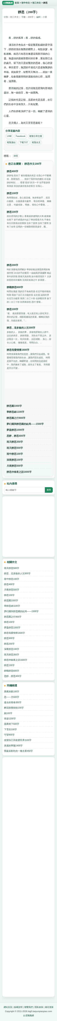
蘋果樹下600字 (11, 724)
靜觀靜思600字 (11, 670)
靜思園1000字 (14, 406)
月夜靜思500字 (15, 465)
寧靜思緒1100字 (15, 412)
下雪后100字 (10, 729)
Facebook (20, 136)
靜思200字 (9, 643)
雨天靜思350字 (15, 441)
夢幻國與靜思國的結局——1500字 (25, 424)
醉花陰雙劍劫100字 (14, 707)
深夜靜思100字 (15, 459)
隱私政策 (39, 1007)
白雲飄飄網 (28, 1015)
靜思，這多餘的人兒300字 (17, 573)
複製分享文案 (35, 136)
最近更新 (49, 1007)
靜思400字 (9, 584)
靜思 (16, 156)
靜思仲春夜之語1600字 (19, 472)
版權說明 (18, 1007)
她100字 (8, 713)
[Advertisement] (28, 28)
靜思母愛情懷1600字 (14, 633)
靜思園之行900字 (16, 418)
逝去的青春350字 (12, 702)
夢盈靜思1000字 (15, 430)
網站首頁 (8, 1007)
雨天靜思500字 (15, 448)
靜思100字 (9, 595)
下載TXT (24, 142)
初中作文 (25, 3)
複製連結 (11, 142)
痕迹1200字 (10, 718)
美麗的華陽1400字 (13, 745)
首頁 (17, 3)
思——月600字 (11, 697)
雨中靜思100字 (15, 454)
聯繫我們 (28, 1007)
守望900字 (9, 734)
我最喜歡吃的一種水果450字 (18, 751)
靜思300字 (9, 638)
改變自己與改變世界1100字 (17, 740)
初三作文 (36, 3)
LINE (9, 136)
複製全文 (36, 142)
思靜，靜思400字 (16, 436)
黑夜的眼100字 (11, 691)
